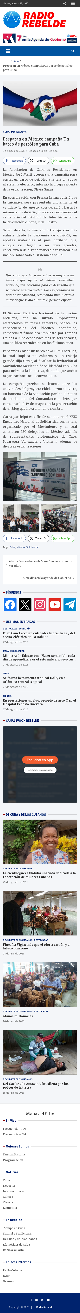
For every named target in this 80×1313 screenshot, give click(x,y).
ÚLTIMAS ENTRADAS (20, 622)
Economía (24, 628)
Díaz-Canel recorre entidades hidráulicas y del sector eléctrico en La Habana (39, 635)
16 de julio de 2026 (13, 1021)
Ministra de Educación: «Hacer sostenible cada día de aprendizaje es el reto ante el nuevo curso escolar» (40, 659)
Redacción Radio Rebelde (43, 151)
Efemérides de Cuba (16, 1244)
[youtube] (55, 604)
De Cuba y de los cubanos (17, 868)
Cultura (8, 1196)
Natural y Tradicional (17, 1233)
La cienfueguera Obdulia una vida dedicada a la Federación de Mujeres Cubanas (39, 875)
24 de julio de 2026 (13, 953)
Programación (13, 1160)
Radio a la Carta (13, 1250)
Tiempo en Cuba (14, 1228)
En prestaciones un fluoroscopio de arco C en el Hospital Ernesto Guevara (39, 702)
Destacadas (19, 131)
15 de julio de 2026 (13, 1092)
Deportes (9, 1185)
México (21, 547)
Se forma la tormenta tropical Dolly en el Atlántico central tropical (35, 680)
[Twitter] (25, 604)
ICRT (6, 1276)
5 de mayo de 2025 (14, 151)
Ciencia (7, 695)
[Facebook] (10, 604)
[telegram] (69, 604)
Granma (8, 1281)
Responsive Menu (65, 3)
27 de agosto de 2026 (15, 642)
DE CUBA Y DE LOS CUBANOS (26, 814)
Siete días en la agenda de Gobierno (47, 578)
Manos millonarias (18, 1016)
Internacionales (13, 1191)
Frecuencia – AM (14, 1128)
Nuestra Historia (14, 1154)
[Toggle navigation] (8, 51)
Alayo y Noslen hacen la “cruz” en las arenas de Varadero (40, 563)
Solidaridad (32, 547)
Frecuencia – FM (14, 1134)
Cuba (6, 131)
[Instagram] (40, 604)
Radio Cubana (12, 1270)
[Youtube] (48, 1300)
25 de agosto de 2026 (15, 882)
